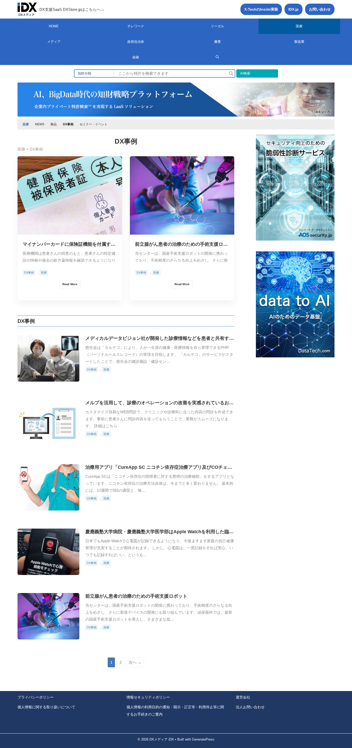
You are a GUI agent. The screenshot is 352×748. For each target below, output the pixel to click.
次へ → (135, 662)
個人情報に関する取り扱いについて (46, 707)
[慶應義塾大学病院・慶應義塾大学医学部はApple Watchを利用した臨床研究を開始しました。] (48, 571)
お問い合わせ (320, 9)
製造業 (299, 42)
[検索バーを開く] (217, 57)
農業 (217, 42)
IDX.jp (293, 9)
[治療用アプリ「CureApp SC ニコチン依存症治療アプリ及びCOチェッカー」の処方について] (48, 506)
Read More (69, 284)
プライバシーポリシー (36, 697)
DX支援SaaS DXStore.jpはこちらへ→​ (71, 9)
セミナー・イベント (93, 124)
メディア (54, 42)
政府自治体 (135, 42)
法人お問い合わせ (250, 707)
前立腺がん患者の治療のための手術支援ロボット (136, 596)
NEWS (39, 124)
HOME (54, 26)
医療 (299, 26)
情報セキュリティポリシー (148, 697)
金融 (135, 57)
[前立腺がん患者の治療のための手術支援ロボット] (182, 230)
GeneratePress (203, 739)
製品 (54, 124)
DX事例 (68, 124)
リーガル (217, 26)
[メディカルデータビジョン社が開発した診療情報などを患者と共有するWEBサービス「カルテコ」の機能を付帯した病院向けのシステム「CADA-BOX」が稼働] (48, 377)
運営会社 (243, 697)
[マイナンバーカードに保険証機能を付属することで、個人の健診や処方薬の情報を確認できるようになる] (70, 230)
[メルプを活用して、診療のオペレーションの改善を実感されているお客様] (48, 442)
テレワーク (135, 26)
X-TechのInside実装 (261, 9)
